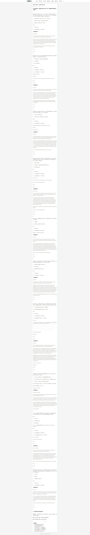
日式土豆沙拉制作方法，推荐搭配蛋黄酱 (39, 528)
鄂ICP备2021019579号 (42, 533)
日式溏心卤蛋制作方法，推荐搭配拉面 (39, 527)
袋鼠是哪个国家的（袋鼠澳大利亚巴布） (41, 519)
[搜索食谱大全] (63, 1)
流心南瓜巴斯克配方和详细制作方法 (39, 531)
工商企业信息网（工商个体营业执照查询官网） (42, 517)
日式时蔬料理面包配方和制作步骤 (39, 524)
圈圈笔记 (34, 6)
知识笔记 (36, 6)
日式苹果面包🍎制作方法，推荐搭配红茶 (40, 529)
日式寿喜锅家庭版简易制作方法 (38, 525)
